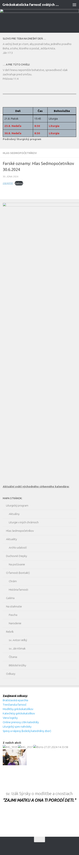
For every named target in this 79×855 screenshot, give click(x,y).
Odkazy (10, 673)
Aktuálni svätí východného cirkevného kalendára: (36, 486)
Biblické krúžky (17, 665)
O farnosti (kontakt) (18, 572)
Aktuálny (14, 513)
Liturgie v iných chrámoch (24, 522)
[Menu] (74, 4)
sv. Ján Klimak (17, 648)
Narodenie (15, 623)
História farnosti (18, 589)
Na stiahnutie (14, 606)
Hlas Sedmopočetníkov (20, 153)
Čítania (13, 656)
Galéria (10, 598)
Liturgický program (17, 505)
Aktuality (11, 539)
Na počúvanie (17, 564)
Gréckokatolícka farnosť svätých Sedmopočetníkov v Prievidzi (30, 5)
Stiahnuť (19, 183)
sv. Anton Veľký (18, 640)
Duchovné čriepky (16, 556)
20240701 (8, 183)
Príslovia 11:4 (10, 78)
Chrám (13, 581)
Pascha (13, 614)
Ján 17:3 (8, 52)
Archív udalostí (18, 547)
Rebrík (10, 631)
